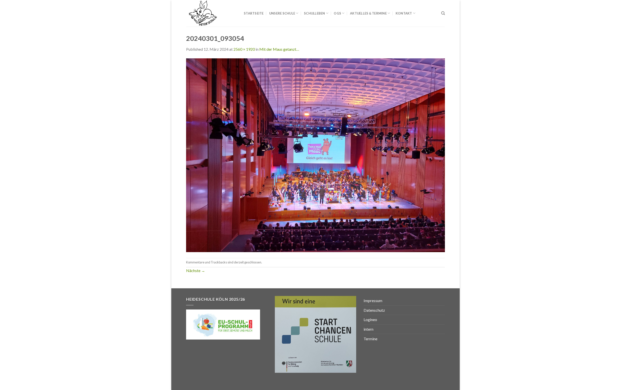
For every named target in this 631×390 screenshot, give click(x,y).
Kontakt (404, 13)
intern (368, 329)
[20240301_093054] (315, 154)
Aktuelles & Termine (368, 13)
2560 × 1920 (244, 49)
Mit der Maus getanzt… (279, 49)
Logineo (370, 319)
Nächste (195, 270)
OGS (337, 13)
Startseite (254, 13)
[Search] (443, 13)
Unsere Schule (282, 13)
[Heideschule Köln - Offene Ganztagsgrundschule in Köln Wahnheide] (211, 13)
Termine (370, 338)
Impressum (373, 300)
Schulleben (314, 13)
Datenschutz (374, 310)
